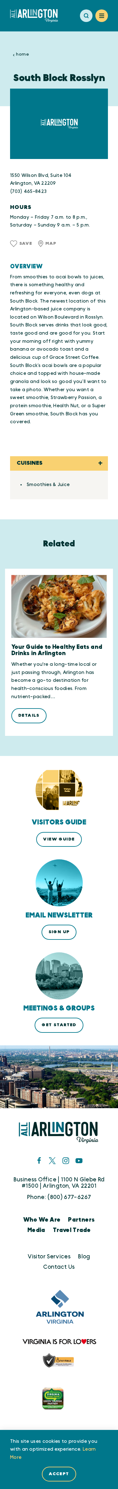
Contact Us (59, 1267)
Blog (84, 1257)
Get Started (59, 1025)
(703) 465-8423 (28, 191)
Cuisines (29, 463)
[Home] (36, 15)
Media (36, 1230)
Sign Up (59, 932)
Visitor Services (49, 1257)
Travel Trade (72, 1230)
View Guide (59, 839)
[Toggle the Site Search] (86, 15)
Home (22, 54)
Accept (59, 1474)
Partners (81, 1220)
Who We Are (42, 1220)
